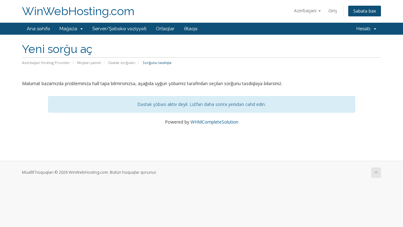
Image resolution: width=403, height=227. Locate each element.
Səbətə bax (364, 11)
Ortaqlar (165, 29)
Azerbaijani (306, 11)
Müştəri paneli (89, 62)
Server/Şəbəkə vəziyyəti (119, 29)
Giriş (332, 11)
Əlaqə (190, 29)
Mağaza (70, 29)
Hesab (364, 29)
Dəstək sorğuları (121, 62)
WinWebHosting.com (78, 11)
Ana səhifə (38, 29)
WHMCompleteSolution (214, 122)
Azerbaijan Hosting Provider (46, 62)
